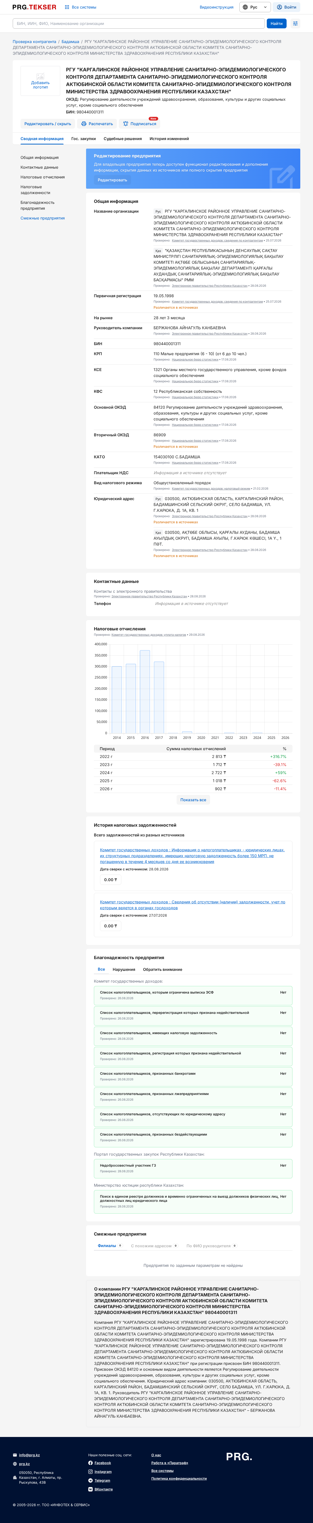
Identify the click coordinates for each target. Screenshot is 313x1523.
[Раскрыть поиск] (295, 23)
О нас (156, 1455)
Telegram (102, 1480)
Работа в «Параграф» (169, 1463)
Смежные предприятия (43, 218)
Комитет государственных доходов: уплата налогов (149, 634)
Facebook (103, 1463)
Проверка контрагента (34, 41)
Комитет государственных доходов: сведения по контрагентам (217, 240)
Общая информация (40, 157)
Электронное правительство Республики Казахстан (209, 285)
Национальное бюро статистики (195, 359)
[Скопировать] (288, 225)
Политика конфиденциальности (179, 1478)
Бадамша (70, 41)
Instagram (103, 1471)
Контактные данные (39, 167)
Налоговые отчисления (43, 177)
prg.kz (24, 1464)
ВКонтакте (104, 1489)
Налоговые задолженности (35, 189)
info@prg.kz (29, 1455)
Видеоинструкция (217, 7)
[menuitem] (46, 157)
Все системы (162, 1470)
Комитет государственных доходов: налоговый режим (211, 488)
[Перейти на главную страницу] (34, 7)
